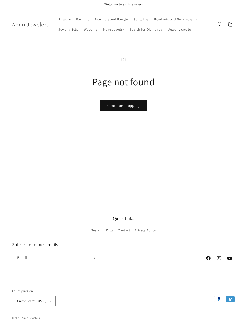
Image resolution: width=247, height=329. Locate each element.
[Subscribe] (93, 257)
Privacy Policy (145, 230)
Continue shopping (123, 105)
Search (96, 230)
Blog (109, 230)
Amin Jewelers (31, 318)
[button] (64, 19)
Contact (124, 230)
